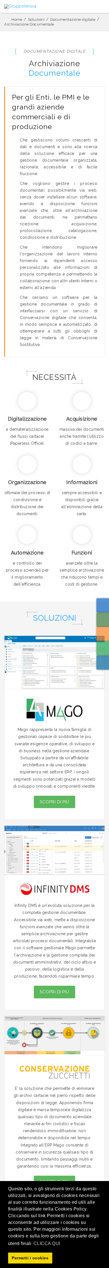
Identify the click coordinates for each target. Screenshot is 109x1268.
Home (16, 19)
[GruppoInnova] (20, 6)
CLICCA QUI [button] (47, 1243)
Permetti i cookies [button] (30, 1258)
